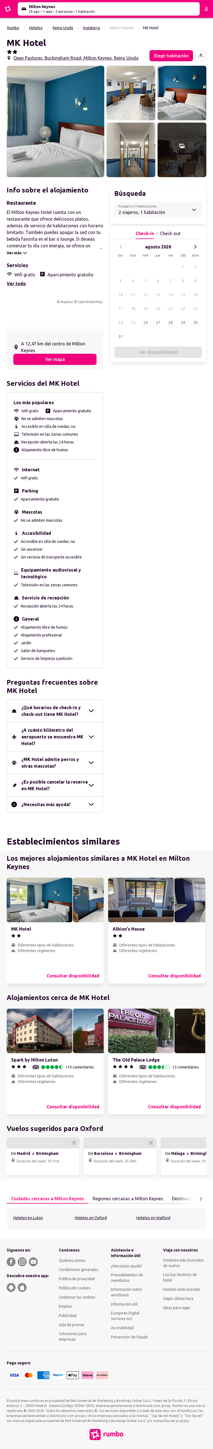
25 (133, 322)
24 (120, 322)
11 (133, 294)
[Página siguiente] (200, 1198)
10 (120, 294)
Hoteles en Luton (28, 1218)
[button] (55, 121)
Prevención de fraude (129, 1337)
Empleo (65, 1306)
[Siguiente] (195, 247)
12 (145, 294)
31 (120, 336)
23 (195, 308)
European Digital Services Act (125, 1316)
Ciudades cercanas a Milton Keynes (47, 1198)
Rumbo (13, 28)
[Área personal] (206, 9)
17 (120, 308)
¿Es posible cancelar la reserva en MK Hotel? (54, 785)
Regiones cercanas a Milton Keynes (128, 1198)
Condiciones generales (78, 1269)
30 (195, 322)
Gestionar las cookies (77, 1297)
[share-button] (201, 55)
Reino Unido (63, 28)
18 (133, 308)
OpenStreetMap (90, 302)
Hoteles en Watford (153, 1218)
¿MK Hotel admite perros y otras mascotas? (50, 763)
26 (145, 322)
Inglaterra (91, 28)
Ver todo (16, 283)
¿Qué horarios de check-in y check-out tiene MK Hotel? (51, 711)
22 (183, 308)
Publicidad (68, 1315)
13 (158, 294)
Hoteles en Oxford (91, 1218)
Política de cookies (75, 1288)
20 (158, 308)
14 (170, 294)
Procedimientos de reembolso (127, 1278)
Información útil (124, 1304)
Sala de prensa (71, 1325)
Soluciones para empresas (72, 1336)
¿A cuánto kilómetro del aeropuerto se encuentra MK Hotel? (52, 737)
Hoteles (36, 28)
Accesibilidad (122, 1328)
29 (183, 322)
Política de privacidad (77, 1279)
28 (170, 322)
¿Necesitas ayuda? (126, 1266)
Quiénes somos (72, 1260)
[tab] (47, 1199)
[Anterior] (121, 247)
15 (183, 294)
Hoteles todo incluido (181, 1289)
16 (195, 294)
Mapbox (66, 302)
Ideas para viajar (176, 1308)
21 (170, 308)
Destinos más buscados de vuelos (183, 1263)
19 (145, 308)
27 (158, 322)
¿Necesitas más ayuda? (46, 804)
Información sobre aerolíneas (126, 1292)
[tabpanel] (106, 1219)
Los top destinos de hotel (180, 1277)
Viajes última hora (178, 1298)
